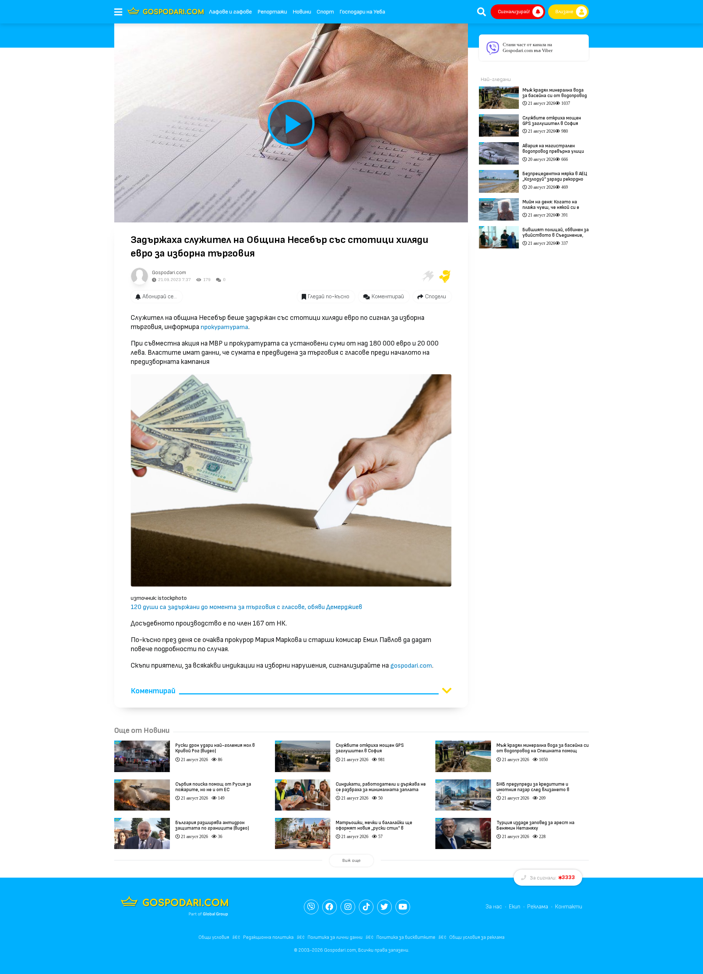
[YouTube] (402, 907)
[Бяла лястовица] (427, 276)
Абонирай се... (159, 296)
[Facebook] (329, 907)
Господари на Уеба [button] (362, 11)
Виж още (351, 860)
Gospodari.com (169, 272)
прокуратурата (224, 327)
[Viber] (311, 907)
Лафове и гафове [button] (230, 11)
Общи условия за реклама (477, 937)
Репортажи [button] (272, 11)
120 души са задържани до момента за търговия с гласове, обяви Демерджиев (246, 607)
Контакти (568, 906)
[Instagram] (348, 907)
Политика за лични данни (335, 937)
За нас (494, 906)
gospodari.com (411, 665)
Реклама (537, 906)
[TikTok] (366, 907)
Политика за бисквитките (405, 937)
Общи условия (213, 937)
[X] (384, 907)
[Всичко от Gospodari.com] (139, 276)
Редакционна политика (268, 937)
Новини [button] (302, 11)
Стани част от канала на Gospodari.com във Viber (528, 47)
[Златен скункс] (444, 276)
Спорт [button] (325, 11)
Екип (514, 906)
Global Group (215, 914)
